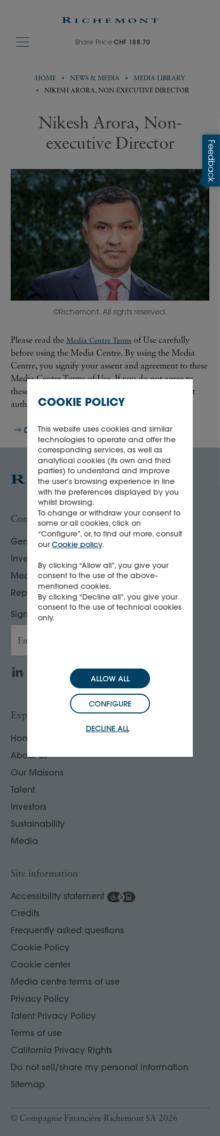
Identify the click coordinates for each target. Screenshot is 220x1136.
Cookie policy (77, 544)
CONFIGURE (110, 704)
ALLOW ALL (110, 679)
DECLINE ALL (107, 728)
